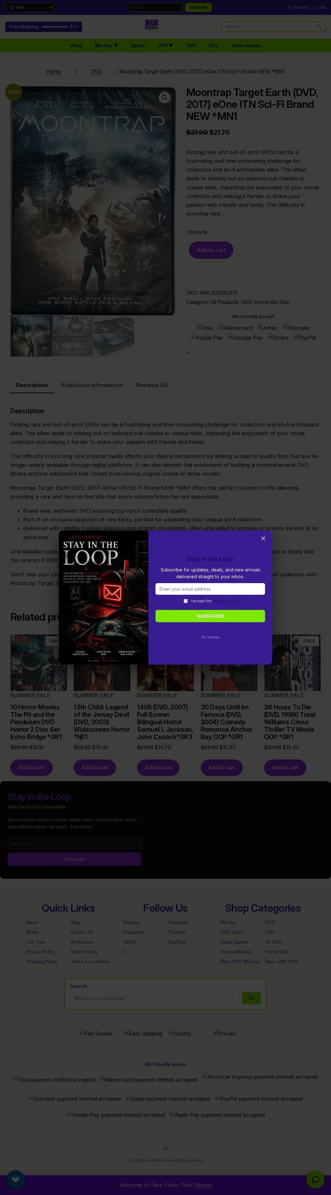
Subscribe (210, 616)
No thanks (210, 637)
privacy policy (226, 601)
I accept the (214, 601)
